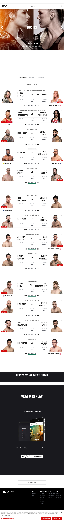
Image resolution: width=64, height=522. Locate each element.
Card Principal (23, 77)
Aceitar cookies (46, 518)
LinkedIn (42, 503)
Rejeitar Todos (57, 518)
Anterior (2, 27)
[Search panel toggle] (61, 6)
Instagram (42, 495)
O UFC (49, 491)
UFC (33, 491)
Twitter (42, 501)
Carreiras (34, 493)
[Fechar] (61, 512)
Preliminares (32, 77)
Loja (33, 495)
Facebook (42, 493)
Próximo (61, 27)
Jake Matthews (21, 199)
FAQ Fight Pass (51, 493)
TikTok (41, 499)
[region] (32, 516)
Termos (57, 493)
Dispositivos (51, 495)
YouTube (42, 497)
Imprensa (50, 497)
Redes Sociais (43, 491)
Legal (57, 491)
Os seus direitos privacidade (7, 518)
